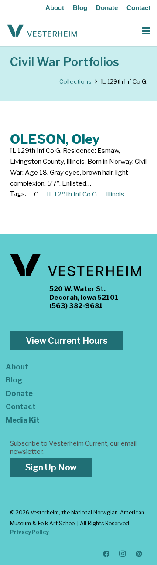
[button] (146, 31)
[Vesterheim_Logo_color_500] (42, 30)
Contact (138, 7)
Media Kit (23, 420)
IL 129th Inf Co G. (72, 194)
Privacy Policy (29, 532)
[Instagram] (123, 554)
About (54, 7)
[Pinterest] (139, 554)
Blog (80, 7)
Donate (107, 7)
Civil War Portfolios (64, 62)
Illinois (115, 194)
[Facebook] (106, 554)
